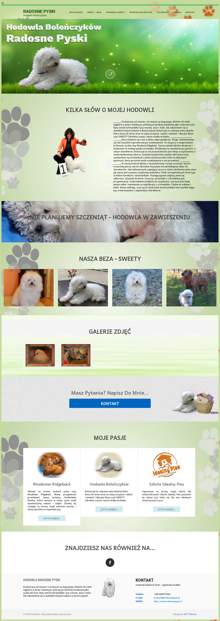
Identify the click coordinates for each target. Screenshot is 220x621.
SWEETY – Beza (94, 12)
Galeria (177, 12)
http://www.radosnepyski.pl (168, 601)
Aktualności (76, 12)
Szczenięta (163, 12)
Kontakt (190, 12)
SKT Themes (190, 614)
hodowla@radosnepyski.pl (167, 597)
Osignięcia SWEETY (115, 12)
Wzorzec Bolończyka (140, 12)
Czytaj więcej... (51, 518)
